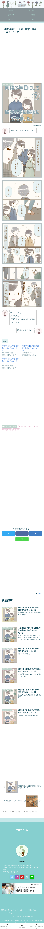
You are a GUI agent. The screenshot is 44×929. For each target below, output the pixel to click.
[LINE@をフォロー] (32, 877)
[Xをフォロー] (12, 877)
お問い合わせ (32, 910)
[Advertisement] (22, 58)
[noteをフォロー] (27, 877)
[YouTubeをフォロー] (22, 877)
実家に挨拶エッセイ (10, 426)
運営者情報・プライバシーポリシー (11, 911)
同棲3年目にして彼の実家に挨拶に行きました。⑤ (10, 361)
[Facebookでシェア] (22, 533)
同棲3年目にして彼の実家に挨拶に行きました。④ (10, 348)
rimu (22, 861)
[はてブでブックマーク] (35, 533)
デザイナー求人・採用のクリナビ (22, 916)
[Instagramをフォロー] (17, 877)
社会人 (17, 430)
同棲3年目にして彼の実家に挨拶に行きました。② (30, 348)
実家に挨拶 (8, 430)
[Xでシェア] (8, 533)
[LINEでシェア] (22, 539)
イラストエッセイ (26, 426)
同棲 (37, 426)
